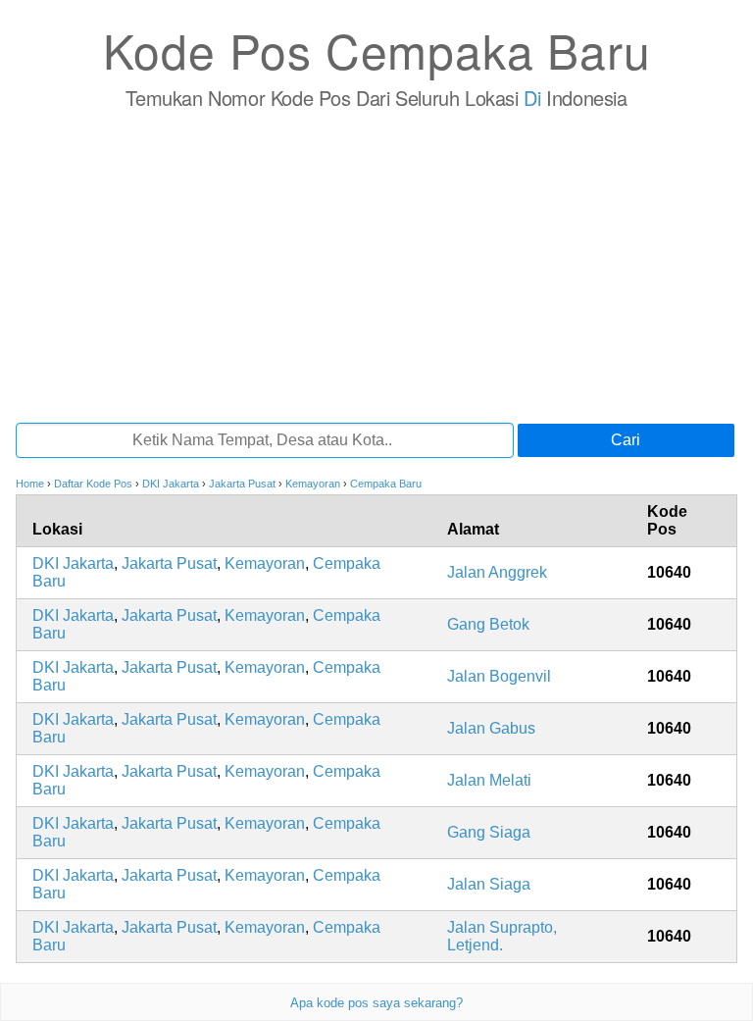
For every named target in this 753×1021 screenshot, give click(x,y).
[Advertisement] (376, 265)
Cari (625, 440)
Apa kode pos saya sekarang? (376, 1002)
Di (532, 97)
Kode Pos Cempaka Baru (377, 49)
